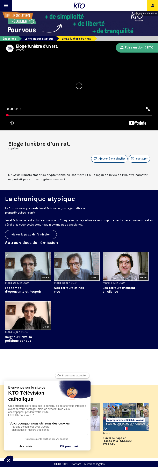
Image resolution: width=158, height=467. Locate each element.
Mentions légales (94, 464)
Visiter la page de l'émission (30, 234)
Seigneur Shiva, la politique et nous (18, 339)
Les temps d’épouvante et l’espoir (23, 289)
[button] (139, 159)
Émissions (9, 38)
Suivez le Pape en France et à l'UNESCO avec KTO (117, 441)
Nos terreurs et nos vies (69, 289)
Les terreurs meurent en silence (119, 289)
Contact (76, 464)
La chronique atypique (39, 38)
